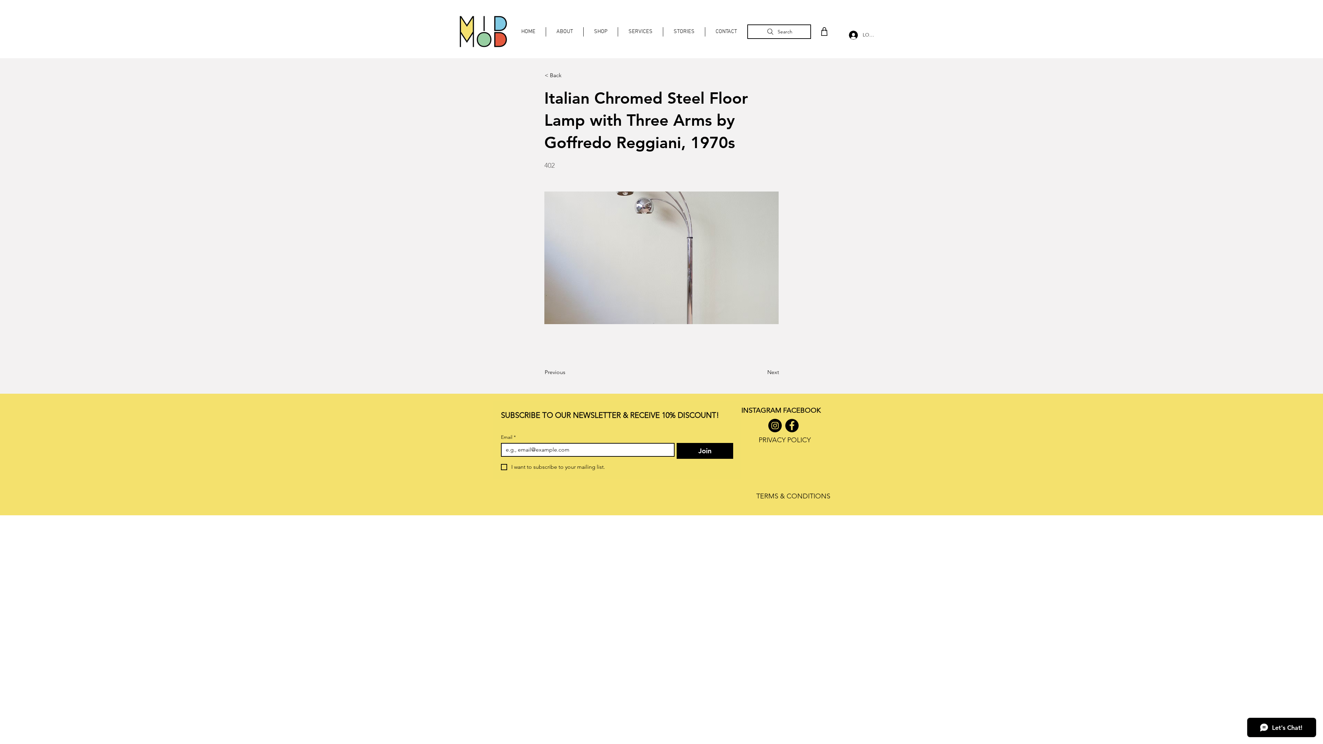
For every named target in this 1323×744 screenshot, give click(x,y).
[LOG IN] (851, 35)
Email (508, 437)
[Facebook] (792, 425)
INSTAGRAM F (764, 410)
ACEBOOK (804, 410)
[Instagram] (775, 425)
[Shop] (824, 31)
